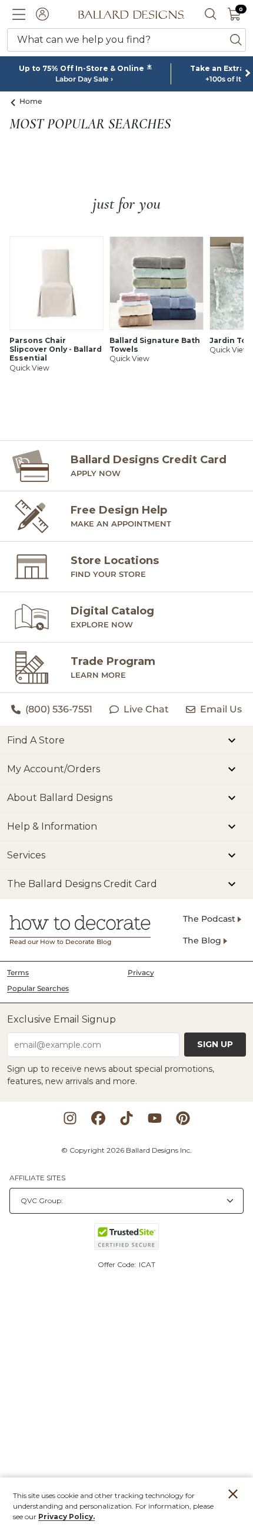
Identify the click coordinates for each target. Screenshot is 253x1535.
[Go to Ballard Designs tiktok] (126, 1118)
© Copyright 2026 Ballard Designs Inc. (126, 1150)
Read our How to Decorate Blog (60, 942)
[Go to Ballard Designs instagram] (70, 1118)
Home (30, 101)
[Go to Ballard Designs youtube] (155, 1118)
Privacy (141, 972)
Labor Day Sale (81, 79)
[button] (19, 14)
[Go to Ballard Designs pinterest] (183, 1118)
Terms (18, 972)
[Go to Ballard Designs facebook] (98, 1118)
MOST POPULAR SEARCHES (90, 124)
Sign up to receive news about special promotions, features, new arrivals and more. (110, 1075)
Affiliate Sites (37, 1177)
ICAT (147, 1264)
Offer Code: (118, 1264)
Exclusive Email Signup (61, 1019)
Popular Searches (38, 988)
